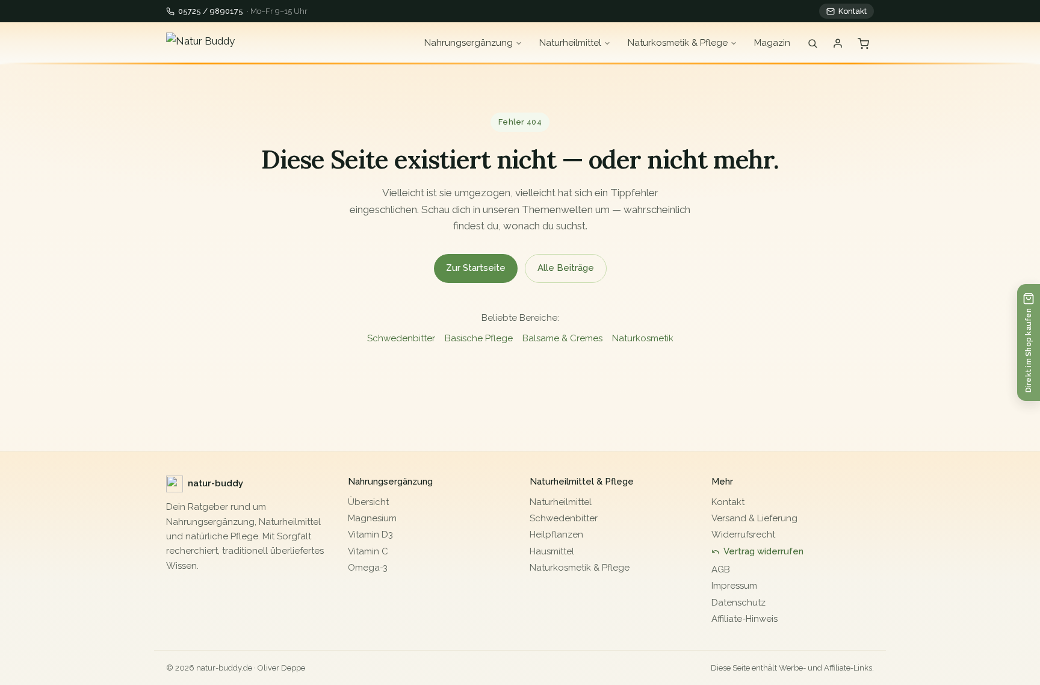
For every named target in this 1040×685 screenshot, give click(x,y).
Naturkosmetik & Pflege (678, 42)
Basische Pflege (479, 338)
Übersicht (368, 502)
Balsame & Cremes (562, 338)
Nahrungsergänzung (468, 42)
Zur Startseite (476, 267)
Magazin (772, 42)
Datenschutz (738, 602)
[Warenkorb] (863, 43)
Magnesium (372, 518)
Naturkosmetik (642, 338)
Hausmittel (552, 551)
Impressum (734, 585)
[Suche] (812, 43)
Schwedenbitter (401, 338)
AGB (720, 569)
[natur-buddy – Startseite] (238, 43)
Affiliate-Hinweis (744, 618)
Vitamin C (368, 551)
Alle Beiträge (565, 267)
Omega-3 (368, 567)
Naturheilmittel (570, 42)
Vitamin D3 (370, 534)
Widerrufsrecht (743, 534)
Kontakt (852, 11)
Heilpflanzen (556, 534)
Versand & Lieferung (754, 518)
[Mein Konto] (838, 43)
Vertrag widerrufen (763, 551)
